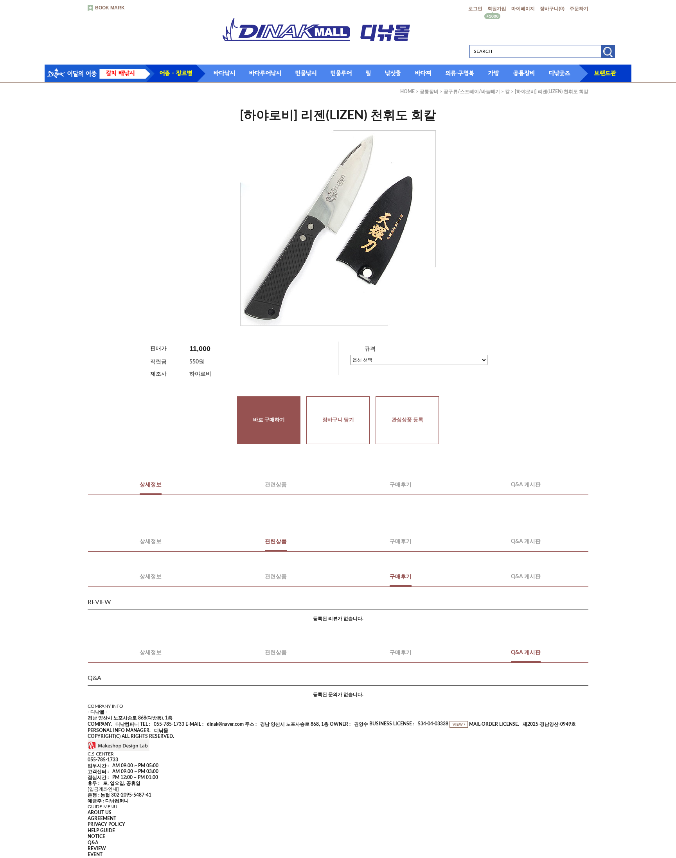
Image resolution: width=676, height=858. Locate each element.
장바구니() (552, 8)
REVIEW (97, 848)
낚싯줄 (393, 73)
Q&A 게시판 (526, 484)
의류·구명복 (460, 73)
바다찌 (423, 73)
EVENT (95, 855)
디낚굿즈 (559, 73)
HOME (407, 91)
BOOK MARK (110, 8)
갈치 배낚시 (120, 73)
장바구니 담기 (338, 420)
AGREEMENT (102, 818)
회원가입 (496, 8)
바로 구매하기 (269, 420)
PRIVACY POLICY (106, 824)
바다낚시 (224, 73)
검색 (608, 54)
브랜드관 (605, 73)
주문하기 (579, 8)
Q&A (93, 842)
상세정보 (151, 484)
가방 (493, 73)
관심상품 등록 (407, 420)
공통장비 (524, 73)
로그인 (475, 8)
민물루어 (341, 73)
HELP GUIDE (101, 830)
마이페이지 (523, 8)
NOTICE (96, 837)
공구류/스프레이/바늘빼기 (472, 91)
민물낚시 (305, 73)
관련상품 (276, 484)
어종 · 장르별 (176, 73)
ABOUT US (99, 812)
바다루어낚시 (265, 73)
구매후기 (401, 484)
